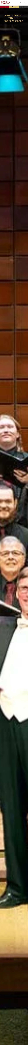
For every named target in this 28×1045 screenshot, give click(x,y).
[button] (23, 2)
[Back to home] (5, 2)
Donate (5, 7)
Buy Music (23, 7)
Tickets (14, 7)
